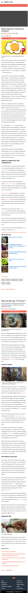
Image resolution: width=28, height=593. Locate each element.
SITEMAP (18, 586)
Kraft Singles (10, 86)
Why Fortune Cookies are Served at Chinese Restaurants (13, 558)
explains (12, 125)
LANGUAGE (9, 570)
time (17, 387)
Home (2, 289)
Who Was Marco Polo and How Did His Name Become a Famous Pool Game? (13, 554)
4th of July (19, 66)
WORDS (3, 283)
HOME (8, 280)
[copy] (10, 36)
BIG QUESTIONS (14, 280)
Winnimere (8, 199)
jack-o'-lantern (21, 499)
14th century (23, 393)
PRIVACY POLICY (20, 582)
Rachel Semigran (7, 33)
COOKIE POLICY (4, 584)
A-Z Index (3, 588)
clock (25, 341)
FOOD (3, 280)
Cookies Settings (20, 588)
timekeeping (12, 359)
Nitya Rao (5, 309)
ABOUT (2, 580)
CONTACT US (19, 580)
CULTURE (8, 283)
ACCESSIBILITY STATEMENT (6, 586)
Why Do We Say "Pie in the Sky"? (10, 565)
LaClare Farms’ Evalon (10, 183)
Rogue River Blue (5, 193)
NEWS (21, 280)
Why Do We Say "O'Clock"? (9, 551)
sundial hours (10, 433)
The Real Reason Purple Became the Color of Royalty (13, 562)
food (12, 70)
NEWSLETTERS (4, 582)
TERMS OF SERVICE (20, 584)
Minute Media (11, 591)
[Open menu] (2, 2)
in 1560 (14, 483)
